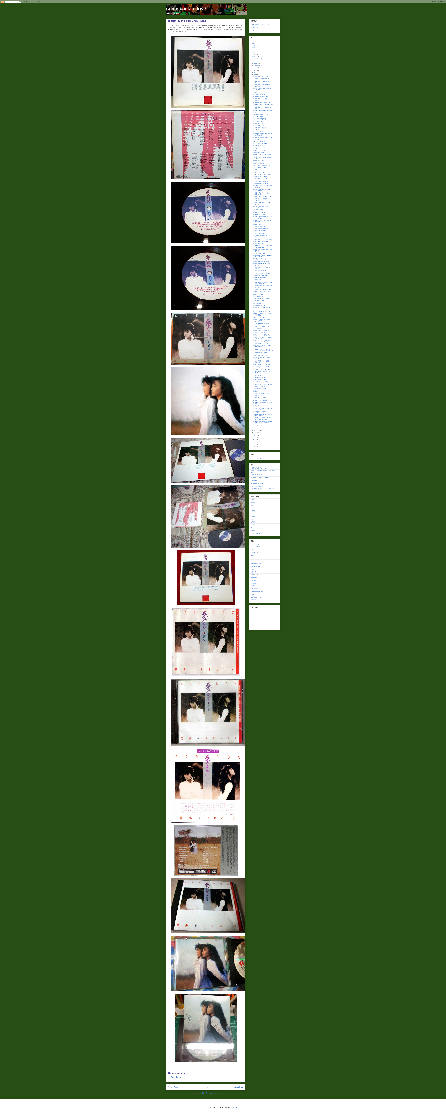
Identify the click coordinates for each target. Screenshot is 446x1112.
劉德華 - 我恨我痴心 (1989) (260, 163)
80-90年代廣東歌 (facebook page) (260, 24)
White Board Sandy (256, 566)
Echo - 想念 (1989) (258, 116)
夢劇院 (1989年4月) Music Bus (261, 261)
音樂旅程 (253, 594)
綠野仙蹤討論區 (255, 588)
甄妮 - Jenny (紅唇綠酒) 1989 (261, 294)
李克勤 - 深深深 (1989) (259, 377)
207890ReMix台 (255, 544)
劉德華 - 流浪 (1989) (258, 160)
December (257, 58)
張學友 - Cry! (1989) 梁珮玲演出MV (262, 335)
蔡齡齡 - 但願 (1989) (258, 243)
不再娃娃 (253, 524)
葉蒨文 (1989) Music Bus (260, 391)
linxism (252, 555)
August (256, 67)
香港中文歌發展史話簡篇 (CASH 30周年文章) (262, 489)
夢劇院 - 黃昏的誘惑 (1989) (260, 270)
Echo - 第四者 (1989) (259, 131)
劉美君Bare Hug (255, 574)
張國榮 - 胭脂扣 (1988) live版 (261, 76)
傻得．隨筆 (253, 572)
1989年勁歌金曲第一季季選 (260, 114)
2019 (254, 47)
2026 (254, 41)
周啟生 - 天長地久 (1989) (259, 167)
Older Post (238, 1087)
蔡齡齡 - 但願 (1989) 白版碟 (260, 241)
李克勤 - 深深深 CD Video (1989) (262, 364)
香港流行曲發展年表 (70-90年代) (259, 468)
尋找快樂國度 (254, 577)
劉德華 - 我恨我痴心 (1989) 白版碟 (262, 154)
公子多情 (253, 511)
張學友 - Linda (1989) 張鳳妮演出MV (263, 341)
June (255, 72)
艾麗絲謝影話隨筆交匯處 (257, 591)
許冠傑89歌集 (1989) (258, 406)
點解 (252, 505)
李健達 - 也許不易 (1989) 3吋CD (261, 393)
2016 (254, 54)
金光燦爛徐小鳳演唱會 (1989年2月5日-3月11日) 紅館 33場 (262, 418)
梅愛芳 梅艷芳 (257, 303)
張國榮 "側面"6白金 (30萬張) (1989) (262, 355)
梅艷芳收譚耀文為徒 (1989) (260, 275)
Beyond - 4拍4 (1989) (259, 317)
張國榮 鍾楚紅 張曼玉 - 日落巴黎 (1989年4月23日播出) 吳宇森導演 (263, 350)
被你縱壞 (253, 530)
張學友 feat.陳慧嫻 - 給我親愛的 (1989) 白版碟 (261, 320)
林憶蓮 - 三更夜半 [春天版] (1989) (262, 196)
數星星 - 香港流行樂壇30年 (258, 475)
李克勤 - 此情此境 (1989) (259, 379)
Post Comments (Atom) (210, 1093)
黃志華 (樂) (253, 599)
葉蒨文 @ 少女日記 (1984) (260, 386)
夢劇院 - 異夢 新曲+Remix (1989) (262, 273)
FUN (252, 549)
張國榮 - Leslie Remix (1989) (261, 92)
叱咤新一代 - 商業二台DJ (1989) (261, 291)
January (256, 432)
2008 (254, 442)
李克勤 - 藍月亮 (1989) (259, 375)
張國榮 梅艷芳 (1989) (259, 94)
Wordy (252, 569)
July (255, 70)
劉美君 (252, 499)
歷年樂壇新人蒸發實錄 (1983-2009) (260, 477)
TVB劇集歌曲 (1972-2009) (257, 483)
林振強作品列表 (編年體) (257, 486)
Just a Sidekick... (255, 552)
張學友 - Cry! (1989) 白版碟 (260, 332)
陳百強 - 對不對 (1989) (259, 212)
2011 (254, 437)
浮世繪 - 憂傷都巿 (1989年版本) (261, 176)
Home (206, 1087)
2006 (254, 446)
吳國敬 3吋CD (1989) (259, 150)
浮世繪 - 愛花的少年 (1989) (260, 183)
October (256, 63)
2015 (254, 56)
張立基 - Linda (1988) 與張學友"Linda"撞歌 (261, 327)
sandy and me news (256, 30)
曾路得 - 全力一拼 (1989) (259, 230)
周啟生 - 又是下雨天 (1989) (260, 169)
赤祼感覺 (253, 516)
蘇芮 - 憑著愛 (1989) (258, 300)
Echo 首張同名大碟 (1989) (260, 143)
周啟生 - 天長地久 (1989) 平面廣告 (262, 174)
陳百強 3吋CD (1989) (259, 145)
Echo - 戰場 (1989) (258, 121)
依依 (252, 519)
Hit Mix (252, 508)
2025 (254, 43)
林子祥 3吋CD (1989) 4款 (260, 148)
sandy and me (254, 27)
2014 (254, 435)
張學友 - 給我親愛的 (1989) (260, 343)
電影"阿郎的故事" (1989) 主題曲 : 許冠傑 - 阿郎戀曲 (262, 414)
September (257, 65)
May (255, 74)
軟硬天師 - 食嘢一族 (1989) (260, 280)
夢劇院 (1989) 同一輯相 (259, 259)
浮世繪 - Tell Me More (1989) (261, 178)
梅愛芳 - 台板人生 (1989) (259, 305)
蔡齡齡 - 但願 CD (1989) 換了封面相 (262, 239)
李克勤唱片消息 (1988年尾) (260, 382)
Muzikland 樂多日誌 (256, 563)
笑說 (252, 513)
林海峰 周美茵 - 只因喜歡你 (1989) (262, 289)
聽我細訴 (253, 522)
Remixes (253, 502)
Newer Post (173, 1087)
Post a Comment (176, 1077)
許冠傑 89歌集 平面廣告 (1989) (261, 400)
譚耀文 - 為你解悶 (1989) (259, 277)
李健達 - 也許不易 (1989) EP (260, 397)
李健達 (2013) (257, 395)
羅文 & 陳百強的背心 (258, 210)
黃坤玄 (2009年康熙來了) (260, 412)
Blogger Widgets (258, 458)
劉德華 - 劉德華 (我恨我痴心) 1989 (262, 165)
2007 (254, 444)
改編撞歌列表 (254, 480)
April (255, 425)
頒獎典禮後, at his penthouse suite (260, 597)
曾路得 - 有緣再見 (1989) (259, 233)
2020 (254, 45)
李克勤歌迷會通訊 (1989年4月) (261, 367)
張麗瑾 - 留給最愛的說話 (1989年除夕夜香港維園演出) (262, 283)
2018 (254, 50)
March (255, 428)
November (257, 61)
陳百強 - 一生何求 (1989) (259, 224)
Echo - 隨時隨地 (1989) (259, 119)
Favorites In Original (256, 547)
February (256, 430)
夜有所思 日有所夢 (255, 533)
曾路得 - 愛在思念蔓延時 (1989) (261, 228)
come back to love (186, 8)
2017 (254, 52)
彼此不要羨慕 (254, 580)
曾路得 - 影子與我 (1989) (259, 226)
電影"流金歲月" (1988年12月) (261, 388)
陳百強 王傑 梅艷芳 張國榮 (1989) (262, 102)
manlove (253, 560)
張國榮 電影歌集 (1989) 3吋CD (261, 78)
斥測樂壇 (253, 586)
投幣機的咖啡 (254, 583)
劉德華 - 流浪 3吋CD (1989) (260, 152)
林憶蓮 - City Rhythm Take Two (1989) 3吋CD (261, 190)
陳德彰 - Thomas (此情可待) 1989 (262, 311)
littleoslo (253, 558)
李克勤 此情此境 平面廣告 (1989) (262, 369)
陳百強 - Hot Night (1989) (260, 214)
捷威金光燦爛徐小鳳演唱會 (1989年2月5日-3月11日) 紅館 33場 (263, 422)
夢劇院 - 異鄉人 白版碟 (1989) (261, 253)
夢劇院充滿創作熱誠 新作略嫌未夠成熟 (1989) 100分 (262, 256)
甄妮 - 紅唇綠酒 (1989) (259, 296)
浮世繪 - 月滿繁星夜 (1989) (260, 181)
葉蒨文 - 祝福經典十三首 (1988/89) (262, 384)
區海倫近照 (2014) (258, 123)
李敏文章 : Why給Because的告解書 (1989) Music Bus (262, 246)
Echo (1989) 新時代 (258, 125)
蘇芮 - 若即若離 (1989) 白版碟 (261, 298)
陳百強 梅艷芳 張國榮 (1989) (260, 96)
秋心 (252, 527)
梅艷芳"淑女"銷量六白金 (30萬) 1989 (263, 104)
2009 (254, 440)
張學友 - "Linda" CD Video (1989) (262, 330)
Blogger (234, 1107)
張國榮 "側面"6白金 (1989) (260, 352)
